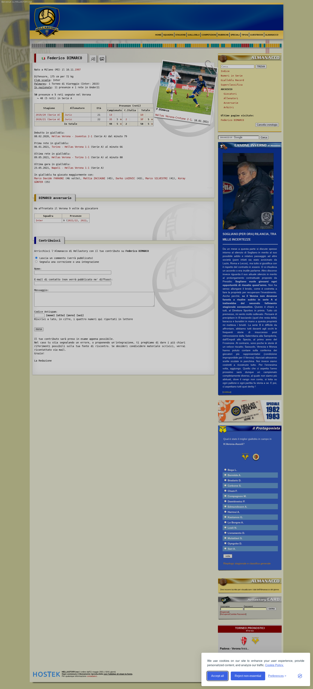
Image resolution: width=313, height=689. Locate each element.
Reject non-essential (248, 675)
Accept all (217, 675)
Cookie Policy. (274, 665)
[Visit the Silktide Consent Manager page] (300, 676)
